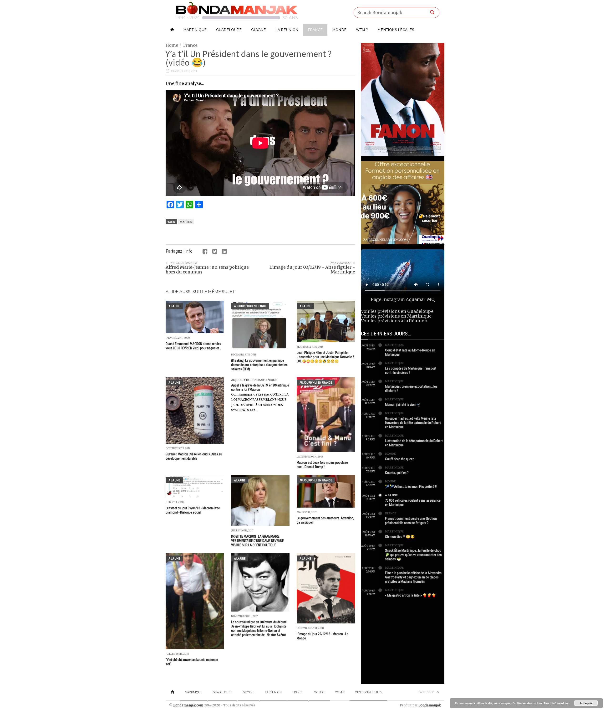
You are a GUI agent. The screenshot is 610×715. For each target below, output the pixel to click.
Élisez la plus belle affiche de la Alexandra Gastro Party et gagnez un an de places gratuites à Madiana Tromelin (413, 577)
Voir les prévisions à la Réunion (394, 321)
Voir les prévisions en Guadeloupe (397, 311)
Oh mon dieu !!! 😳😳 (400, 537)
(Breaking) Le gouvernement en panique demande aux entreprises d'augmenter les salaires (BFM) (259, 365)
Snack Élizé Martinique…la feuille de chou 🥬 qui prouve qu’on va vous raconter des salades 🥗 (413, 554)
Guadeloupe (229, 30)
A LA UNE (174, 306)
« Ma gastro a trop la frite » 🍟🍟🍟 (410, 595)
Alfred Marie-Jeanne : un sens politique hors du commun (207, 269)
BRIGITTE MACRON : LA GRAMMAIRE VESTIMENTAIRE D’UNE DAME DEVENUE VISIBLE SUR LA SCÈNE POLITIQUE (257, 541)
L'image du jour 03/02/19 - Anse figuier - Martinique (312, 269)
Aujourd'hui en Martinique (254, 380)
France (315, 30)
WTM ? (362, 30)
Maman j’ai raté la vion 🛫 (403, 404)
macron (186, 222)
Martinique (195, 30)
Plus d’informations (556, 703)
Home (172, 45)
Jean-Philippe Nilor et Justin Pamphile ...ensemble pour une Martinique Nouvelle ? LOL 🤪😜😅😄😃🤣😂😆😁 (325, 357)
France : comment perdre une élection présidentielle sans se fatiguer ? (411, 520)
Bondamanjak (429, 705)
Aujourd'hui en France (250, 306)
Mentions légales (395, 30)
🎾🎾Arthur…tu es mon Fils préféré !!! (411, 486)
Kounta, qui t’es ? (397, 473)
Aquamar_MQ (420, 299)
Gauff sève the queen (399, 459)
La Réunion (286, 30)
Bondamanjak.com (188, 705)
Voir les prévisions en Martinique (396, 316)
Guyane (258, 30)
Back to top (426, 692)
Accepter (586, 703)
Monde (339, 30)
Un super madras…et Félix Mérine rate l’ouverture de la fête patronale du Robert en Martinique (413, 422)
